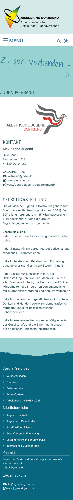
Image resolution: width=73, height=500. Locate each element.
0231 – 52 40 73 (16, 475)
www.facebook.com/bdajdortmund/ (30, 184)
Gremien (11, 382)
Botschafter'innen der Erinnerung (26, 439)
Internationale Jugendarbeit (23, 445)
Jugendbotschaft (17, 415)
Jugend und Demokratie (21, 421)
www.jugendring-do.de (20, 488)
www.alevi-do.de (17, 180)
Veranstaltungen (16, 375)
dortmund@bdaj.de (19, 176)
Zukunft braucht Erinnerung (23, 433)
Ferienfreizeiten (15, 388)
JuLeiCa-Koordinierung (20, 427)
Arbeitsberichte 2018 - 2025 (24, 400)
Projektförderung (17, 394)
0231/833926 (15, 172)
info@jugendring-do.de (20, 484)
